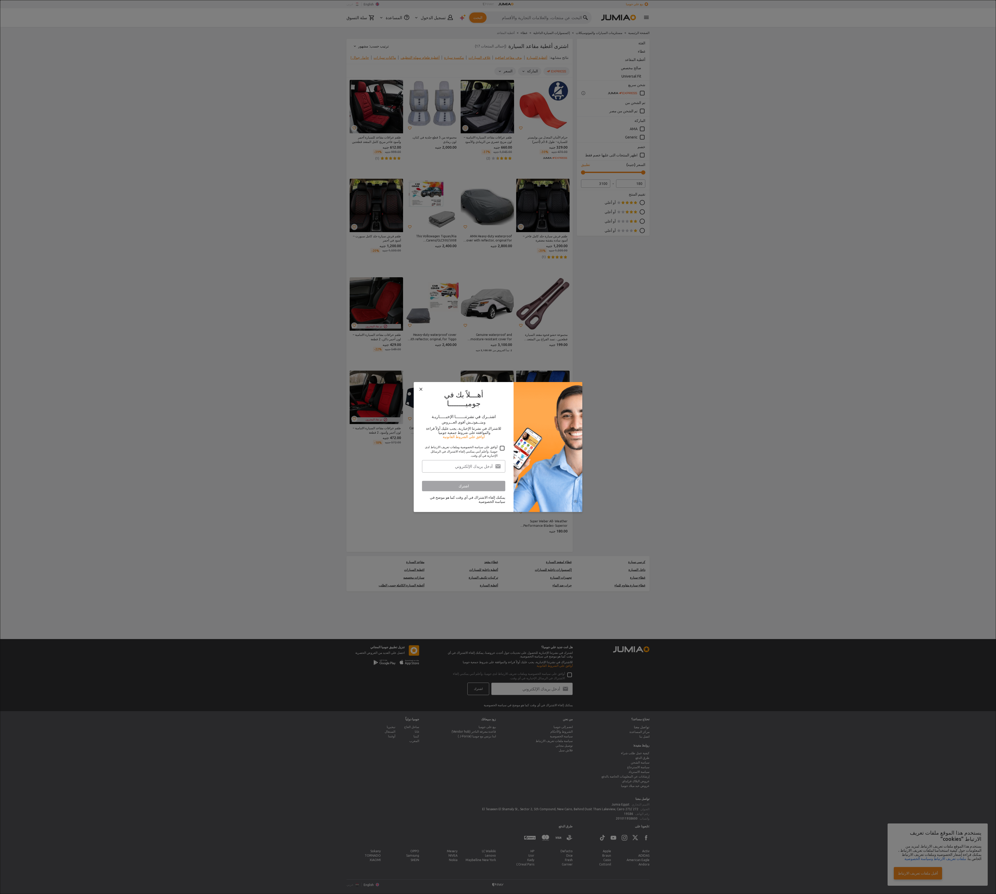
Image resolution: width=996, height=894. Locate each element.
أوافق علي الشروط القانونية (464, 437)
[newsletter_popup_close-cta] (421, 389)
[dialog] (498, 447)
